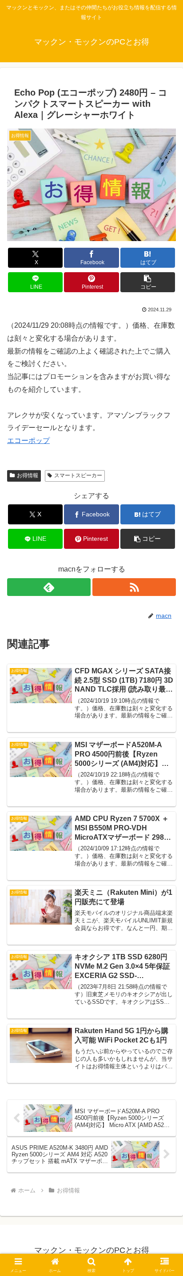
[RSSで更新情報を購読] (134, 587)
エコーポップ (28, 440)
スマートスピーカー (78, 475)
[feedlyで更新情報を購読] (49, 587)
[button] (147, 282)
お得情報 (27, 475)
